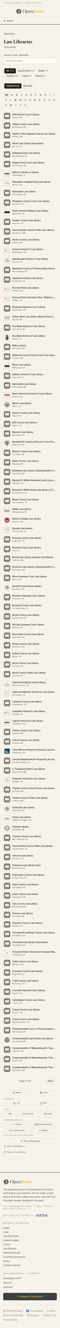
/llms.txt (7, 1282)
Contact (51, 1311)
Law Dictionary (11, 1236)
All (10, 70)
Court (27, 76)
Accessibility (34, 1311)
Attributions (33, 1315)
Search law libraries (16, 55)
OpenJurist (9, 33)
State (43, 70)
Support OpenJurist (30, 1296)
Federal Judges (11, 1240)
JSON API (8, 1287)
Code (6, 1232)
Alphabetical (13, 86)
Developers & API (12, 1278)
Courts (6, 1244)
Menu (10, 21)
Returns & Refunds (13, 1315)
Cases (6, 1228)
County (12, 76)
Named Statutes (11, 1252)
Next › (51, 1081)
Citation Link (27, 1114)
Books (6, 1261)
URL (10, 1114)
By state (27, 86)
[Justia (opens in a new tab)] (41, 1215)
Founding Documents (14, 1257)
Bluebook (48, 1114)
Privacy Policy (10, 1320)
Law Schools (9, 1248)
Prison (40, 76)
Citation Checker (12, 1265)
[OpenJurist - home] (30, 11)
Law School (26, 70)
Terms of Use (50, 1315)
